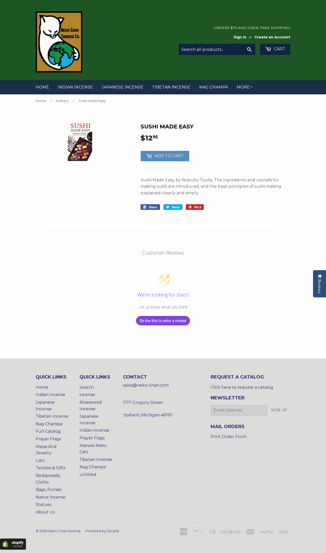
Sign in (240, 37)
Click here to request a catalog (242, 387)
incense (87, 394)
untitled (87, 474)
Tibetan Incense (171, 87)
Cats (40, 460)
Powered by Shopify (102, 531)
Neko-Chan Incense (64, 531)
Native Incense (51, 497)
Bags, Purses (48, 489)
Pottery (62, 101)
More (243, 87)
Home (42, 87)
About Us (45, 512)
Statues (43, 504)
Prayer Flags (48, 438)
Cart (279, 49)
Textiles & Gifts (50, 467)
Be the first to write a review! (163, 320)
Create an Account (272, 37)
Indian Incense (75, 87)
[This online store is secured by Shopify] (13, 548)
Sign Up (279, 410)
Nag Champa (213, 87)
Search (86, 387)
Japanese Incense (122, 87)
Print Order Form (228, 436)
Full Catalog (48, 431)
